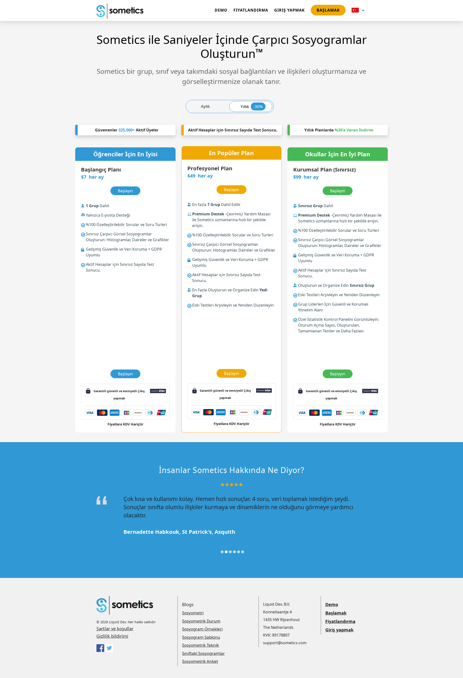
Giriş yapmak (289, 10)
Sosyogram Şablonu (201, 637)
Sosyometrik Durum (201, 621)
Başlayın (125, 374)
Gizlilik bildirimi (112, 636)
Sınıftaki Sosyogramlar (203, 653)
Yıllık (252, 106)
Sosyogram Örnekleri (202, 629)
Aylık (205, 106)
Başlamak (328, 10)
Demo (221, 10)
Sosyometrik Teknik (200, 645)
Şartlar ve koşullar (114, 628)
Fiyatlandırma (250, 10)
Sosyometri (193, 613)
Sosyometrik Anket (200, 661)
